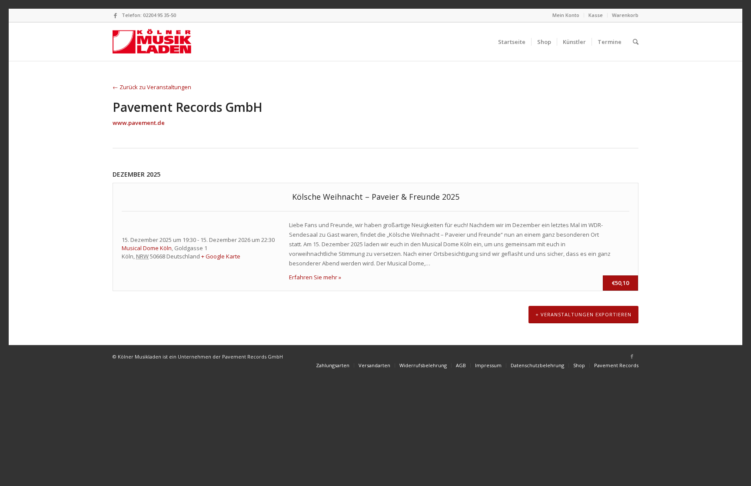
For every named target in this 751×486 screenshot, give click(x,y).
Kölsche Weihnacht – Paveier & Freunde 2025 (375, 196)
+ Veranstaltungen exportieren (583, 314)
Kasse (595, 15)
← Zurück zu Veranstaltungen (152, 87)
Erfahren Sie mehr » (315, 277)
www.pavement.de (139, 123)
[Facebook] (115, 15)
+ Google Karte (220, 256)
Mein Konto (565, 15)
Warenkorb (625, 15)
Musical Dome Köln (147, 248)
